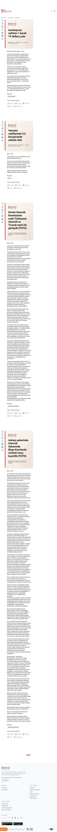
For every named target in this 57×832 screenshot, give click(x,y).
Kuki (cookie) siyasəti (6, 809)
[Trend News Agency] (5, 768)
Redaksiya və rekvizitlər (35, 789)
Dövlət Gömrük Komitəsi (13, 406)
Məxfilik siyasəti (5, 805)
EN (48, 829)
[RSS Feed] (21, 818)
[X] (9, 818)
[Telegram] (15, 818)
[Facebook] (6, 818)
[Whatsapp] (3, 818)
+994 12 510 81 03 (5, 779)
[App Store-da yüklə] (7, 823)
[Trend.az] (6, 11)
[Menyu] (54, 11)
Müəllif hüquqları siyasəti (7, 807)
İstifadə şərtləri (5, 803)
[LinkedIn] (18, 818)
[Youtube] (12, 818)
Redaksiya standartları (34, 794)
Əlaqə (31, 791)
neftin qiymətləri (11, 96)
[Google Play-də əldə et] (18, 823)
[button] (2, 20)
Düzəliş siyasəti (33, 796)
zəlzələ (9, 178)
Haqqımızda (32, 787)
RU (54, 829)
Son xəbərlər (4, 787)
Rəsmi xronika (5, 789)
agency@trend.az (5, 780)
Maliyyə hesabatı (33, 798)
